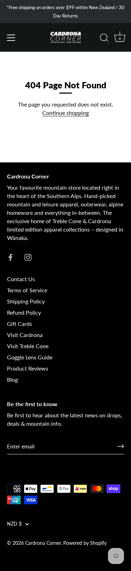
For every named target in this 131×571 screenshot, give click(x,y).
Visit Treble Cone (28, 346)
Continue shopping (65, 112)
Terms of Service (27, 290)
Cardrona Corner (43, 543)
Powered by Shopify (85, 543)
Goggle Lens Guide (29, 357)
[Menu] (11, 37)
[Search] (104, 38)
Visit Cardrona (25, 334)
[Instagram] (27, 256)
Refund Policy (24, 312)
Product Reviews (27, 368)
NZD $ (14, 524)
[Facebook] (10, 256)
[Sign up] (120, 446)
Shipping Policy (26, 301)
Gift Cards (19, 323)
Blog (12, 379)
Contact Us (21, 279)
